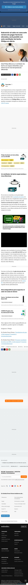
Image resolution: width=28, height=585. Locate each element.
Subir (23, 526)
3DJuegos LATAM (17, 570)
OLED (23, 26)
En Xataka (6, 224)
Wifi (15, 511)
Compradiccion (4, 563)
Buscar (26, 521)
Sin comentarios (6, 74)
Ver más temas (5, 515)
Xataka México (4, 570)
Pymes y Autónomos (18, 561)
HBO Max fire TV (14, 466)
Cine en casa (4, 511)
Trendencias (4, 559)
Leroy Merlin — (19, 163)
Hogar (2, 501)
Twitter (15, 75)
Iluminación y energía (19, 501)
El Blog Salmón (17, 559)
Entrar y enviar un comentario (14, 400)
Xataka (2, 533)
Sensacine (16, 542)
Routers (16, 509)
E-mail (20, 75)
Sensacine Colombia (18, 573)
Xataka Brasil (4, 572)
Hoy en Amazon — (7, 160)
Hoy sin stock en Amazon (7, 302)
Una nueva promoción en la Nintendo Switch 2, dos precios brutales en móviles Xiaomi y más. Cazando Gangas (14, 227)
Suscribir (23, 476)
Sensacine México (18, 572)
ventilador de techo (18, 197)
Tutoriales (3, 503)
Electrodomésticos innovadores (18, 498)
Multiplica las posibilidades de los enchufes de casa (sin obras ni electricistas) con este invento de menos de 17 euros (14, 462)
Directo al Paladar (5, 550)
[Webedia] (5, 527)
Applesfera (3, 537)
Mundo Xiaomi (4, 541)
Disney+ (9, 26)
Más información (21, 583)
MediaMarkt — (7, 163)
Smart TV (3, 509)
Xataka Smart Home (5, 539)
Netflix (4, 26)
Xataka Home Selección (11, 346)
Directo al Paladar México (6, 575)
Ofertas (21, 346)
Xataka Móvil (4, 535)
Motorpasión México (18, 575)
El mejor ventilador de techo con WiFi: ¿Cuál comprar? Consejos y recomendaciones (14, 341)
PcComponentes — (8, 166)
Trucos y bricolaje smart (19, 503)
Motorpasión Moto (18, 552)
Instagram (15, 486)
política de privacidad (19, 479)
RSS (18, 486)
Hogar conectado (16, 26)
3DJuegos (16, 533)
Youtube (12, 486)
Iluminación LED (18, 506)
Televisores (4, 497)
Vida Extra (16, 535)
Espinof (16, 544)
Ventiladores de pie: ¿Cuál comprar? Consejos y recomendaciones (14, 334)
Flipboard (17, 75)
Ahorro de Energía (5, 506)
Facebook (12, 75)
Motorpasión (17, 550)
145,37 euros (5, 103)
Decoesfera (3, 561)
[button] (9, 84)
